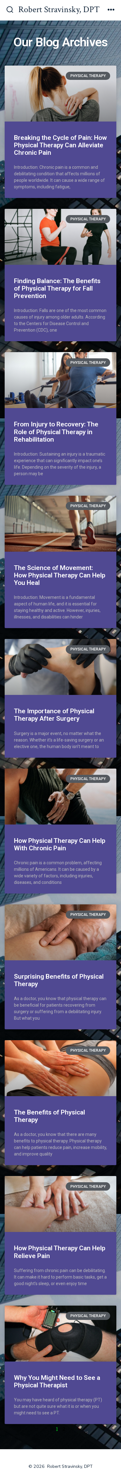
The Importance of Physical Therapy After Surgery (54, 714)
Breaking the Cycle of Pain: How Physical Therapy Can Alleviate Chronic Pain (60, 145)
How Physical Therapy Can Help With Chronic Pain (59, 844)
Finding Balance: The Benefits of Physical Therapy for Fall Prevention (57, 288)
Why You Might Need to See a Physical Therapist (57, 1381)
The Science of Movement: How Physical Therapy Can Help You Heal (59, 575)
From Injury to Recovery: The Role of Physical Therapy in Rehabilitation (56, 431)
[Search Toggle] (10, 10)
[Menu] (111, 10)
